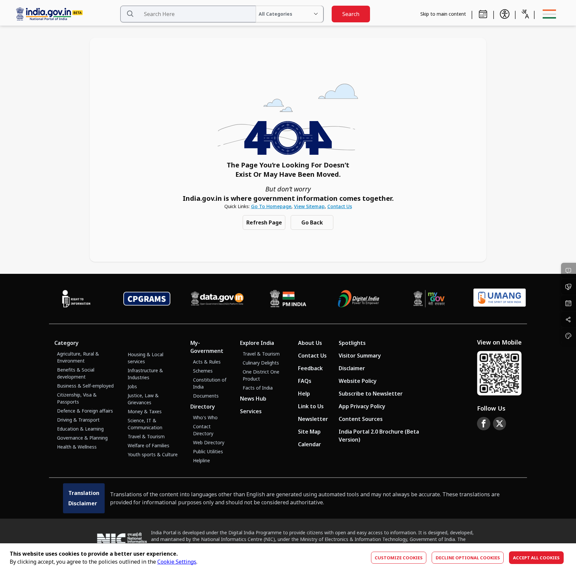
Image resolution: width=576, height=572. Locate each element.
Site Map (309, 431)
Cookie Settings (176, 561)
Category (66, 343)
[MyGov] (429, 298)
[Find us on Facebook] (483, 423)
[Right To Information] (76, 298)
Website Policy (358, 381)
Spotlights (352, 343)
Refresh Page (264, 222)
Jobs (132, 386)
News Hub (253, 398)
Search (350, 14)
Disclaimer (352, 368)
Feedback (310, 368)
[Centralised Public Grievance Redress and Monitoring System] (147, 298)
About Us (310, 343)
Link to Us (311, 406)
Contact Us (339, 206)
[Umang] (499, 299)
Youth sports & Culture (153, 454)
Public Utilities (208, 451)
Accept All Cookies (536, 558)
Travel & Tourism (146, 436)
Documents (206, 396)
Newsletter (313, 419)
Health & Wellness (77, 447)
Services (251, 411)
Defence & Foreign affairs (85, 411)
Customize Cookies (399, 558)
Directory (202, 406)
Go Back (312, 222)
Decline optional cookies (468, 558)
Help (304, 393)
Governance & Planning (82, 438)
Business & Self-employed (85, 386)
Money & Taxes (145, 411)
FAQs (304, 381)
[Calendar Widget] (483, 14)
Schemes (203, 371)
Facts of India (258, 388)
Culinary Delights (261, 363)
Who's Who (205, 417)
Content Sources (361, 419)
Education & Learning (80, 429)
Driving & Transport (78, 420)
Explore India (257, 343)
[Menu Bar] (549, 14)
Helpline (201, 460)
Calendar (309, 444)
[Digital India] (358, 298)
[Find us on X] (499, 423)
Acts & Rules (207, 362)
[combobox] (525, 14)
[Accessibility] (504, 14)
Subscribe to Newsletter (371, 393)
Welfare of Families (148, 445)
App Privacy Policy (362, 406)
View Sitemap (309, 206)
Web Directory (208, 442)
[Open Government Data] (217, 298)
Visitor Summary (360, 355)
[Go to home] (65, 14)
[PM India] (288, 298)
